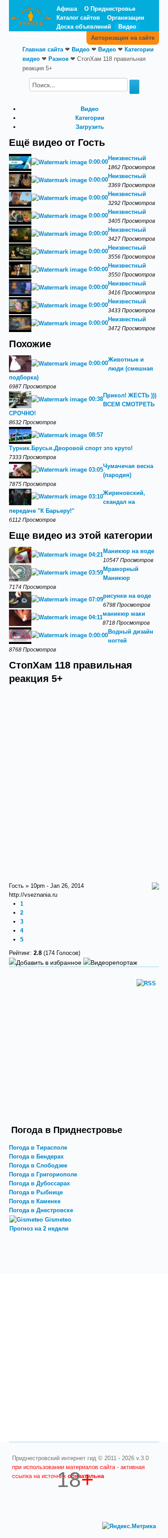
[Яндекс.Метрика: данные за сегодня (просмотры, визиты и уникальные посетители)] (129, 1526)
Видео (127, 26)
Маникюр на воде (128, 551)
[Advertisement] (84, 1054)
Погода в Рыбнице (36, 1192)
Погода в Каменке (34, 1201)
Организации (125, 17)
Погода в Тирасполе (38, 1147)
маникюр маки (124, 613)
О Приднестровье (109, 8)
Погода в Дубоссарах (39, 1183)
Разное (58, 58)
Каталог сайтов (78, 17)
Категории (89, 118)
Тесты (66, 35)
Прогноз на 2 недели (39, 1228)
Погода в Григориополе (43, 1174)
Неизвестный (127, 158)
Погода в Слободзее (38, 1165)
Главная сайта (42, 49)
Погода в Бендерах (36, 1156)
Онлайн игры (32, 35)
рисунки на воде (127, 595)
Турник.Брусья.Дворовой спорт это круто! (71, 448)
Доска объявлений (83, 26)
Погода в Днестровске (41, 1210)
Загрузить (90, 127)
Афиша (66, 8)
